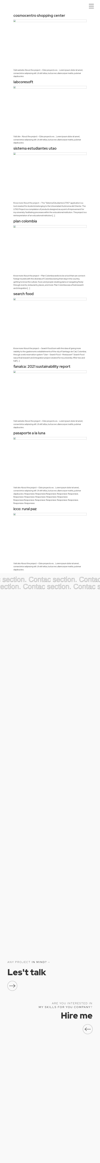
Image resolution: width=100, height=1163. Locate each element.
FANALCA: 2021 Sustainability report (41, 366)
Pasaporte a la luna (29, 432)
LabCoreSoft (23, 81)
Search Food (23, 293)
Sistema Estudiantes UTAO (34, 148)
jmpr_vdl (13, 6)
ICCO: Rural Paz (25, 508)
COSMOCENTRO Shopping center (39, 15)
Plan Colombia (25, 221)
